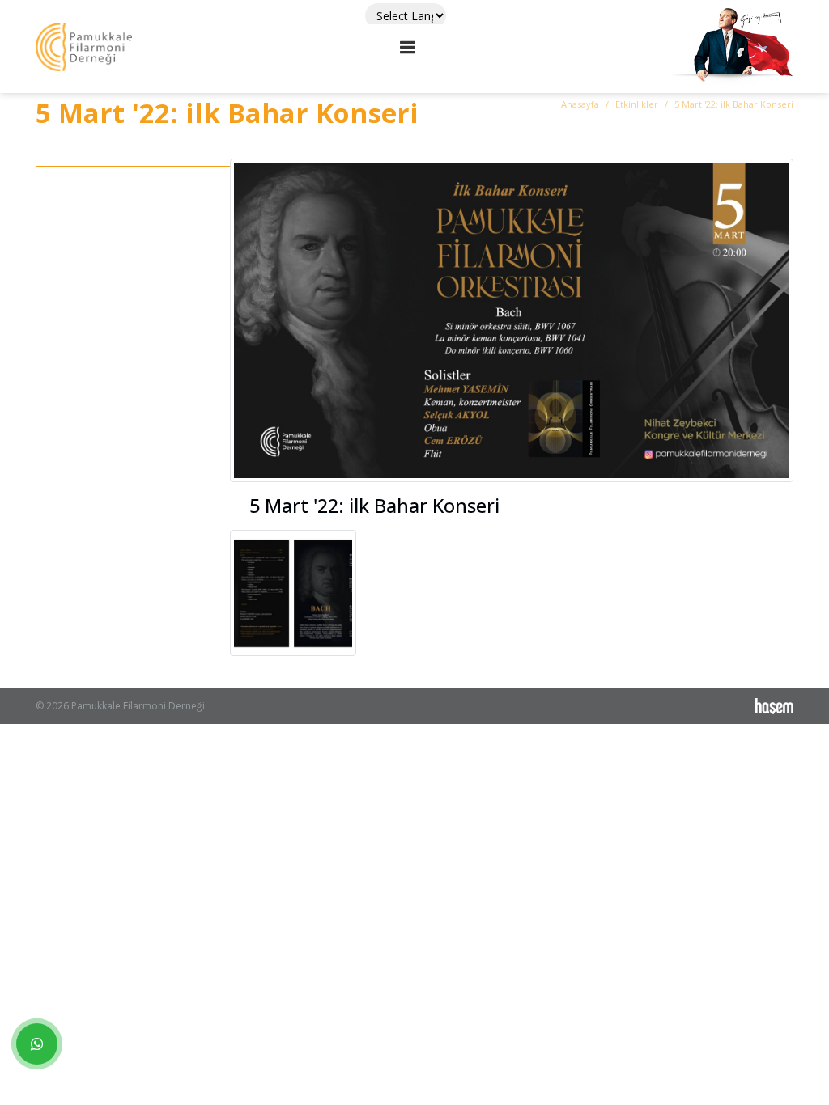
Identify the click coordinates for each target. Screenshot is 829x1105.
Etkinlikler (636, 104)
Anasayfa (580, 104)
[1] (408, 46)
